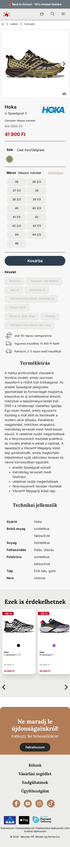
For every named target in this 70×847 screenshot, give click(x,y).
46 (16, 243)
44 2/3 (36, 234)
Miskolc (50, 316)
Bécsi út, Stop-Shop (22, 316)
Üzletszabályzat (25, 828)
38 (36, 190)
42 (36, 217)
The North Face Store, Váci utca (30, 325)
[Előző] (3, 686)
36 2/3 (36, 181)
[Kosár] (42, 14)
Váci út (14, 289)
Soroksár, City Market (44, 281)
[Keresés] (52, 14)
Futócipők (29, 24)
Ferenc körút (18, 307)
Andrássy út (37, 289)
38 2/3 (16, 199)
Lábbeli (14, 24)
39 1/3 (37, 199)
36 (16, 181)
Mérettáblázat (55, 172)
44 (16, 234)
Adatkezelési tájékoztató (49, 828)
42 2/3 (16, 225)
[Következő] (66, 686)
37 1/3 (17, 190)
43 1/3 (37, 225)
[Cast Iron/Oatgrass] (9, 159)
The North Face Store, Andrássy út (32, 298)
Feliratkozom (35, 747)
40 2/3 (36, 208)
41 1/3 (16, 217)
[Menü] (63, 14)
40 (16, 208)
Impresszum (7, 828)
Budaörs (15, 281)
